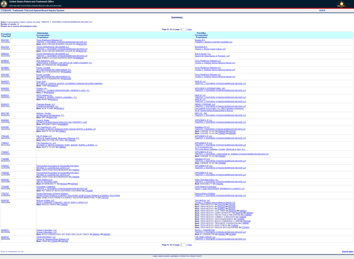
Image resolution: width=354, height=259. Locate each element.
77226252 (54, 241)
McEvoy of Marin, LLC (45, 200)
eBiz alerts (49, 5)
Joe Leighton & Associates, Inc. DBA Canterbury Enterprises (219, 108)
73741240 (221, 205)
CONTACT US (184, 256)
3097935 (74, 184)
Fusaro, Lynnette (43, 68)
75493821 (222, 234)
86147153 (5, 47)
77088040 (242, 217)
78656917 (96, 234)
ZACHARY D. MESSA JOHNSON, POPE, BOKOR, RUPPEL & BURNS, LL (67, 145)
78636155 (222, 131)
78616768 (232, 211)
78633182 (247, 221)
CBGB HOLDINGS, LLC (46, 237)
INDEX (161, 256)
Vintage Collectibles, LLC (47, 230)
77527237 (5, 193)
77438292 (234, 225)
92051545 (5, 180)
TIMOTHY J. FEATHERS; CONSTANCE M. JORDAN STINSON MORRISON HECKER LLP (232, 154)
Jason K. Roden (43, 120)
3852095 (232, 133)
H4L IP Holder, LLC (44, 136)
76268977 (221, 209)
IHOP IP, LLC (200, 81)
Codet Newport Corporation (205, 187)
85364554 (5, 88)
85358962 (5, 68)
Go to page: (175, 29)
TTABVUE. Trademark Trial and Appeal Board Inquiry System (32, 10)
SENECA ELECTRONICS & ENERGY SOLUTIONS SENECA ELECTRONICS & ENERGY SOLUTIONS (78, 196)
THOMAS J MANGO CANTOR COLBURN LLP (213, 42)
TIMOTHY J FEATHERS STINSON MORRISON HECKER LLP (62, 42)
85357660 (5, 75)
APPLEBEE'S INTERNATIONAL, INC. (210, 88)
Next (190, 29)
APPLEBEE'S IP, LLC (204, 166)
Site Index (17, 5)
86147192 (5, 40)
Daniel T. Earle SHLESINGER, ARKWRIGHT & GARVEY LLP (219, 189)
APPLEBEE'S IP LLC (203, 120)
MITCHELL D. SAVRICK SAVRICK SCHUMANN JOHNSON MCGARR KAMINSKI (69, 84)
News (56, 5)
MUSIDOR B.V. (201, 47)
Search (23, 5)
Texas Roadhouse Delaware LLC (50, 40)
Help (59, 5)
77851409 (5, 136)
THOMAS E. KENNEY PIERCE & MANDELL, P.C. (57, 97)
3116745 (232, 131)
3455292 (106, 234)
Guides (29, 5)
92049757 (5, 237)
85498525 (5, 61)
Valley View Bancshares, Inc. (206, 180)
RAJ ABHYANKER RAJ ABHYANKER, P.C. (54, 70)
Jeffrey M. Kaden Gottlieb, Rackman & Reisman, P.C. (58, 138)
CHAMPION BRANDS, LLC (47, 106)
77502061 (219, 184)
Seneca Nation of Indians (205, 193)
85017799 (5, 113)
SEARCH (167, 256)
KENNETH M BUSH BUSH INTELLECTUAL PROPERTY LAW (62, 122)
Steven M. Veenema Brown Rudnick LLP (53, 239)
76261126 (221, 207)
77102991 (240, 219)
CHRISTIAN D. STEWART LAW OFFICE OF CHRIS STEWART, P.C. (64, 63)
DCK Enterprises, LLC (45, 61)
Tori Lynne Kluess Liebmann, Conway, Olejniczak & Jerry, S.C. (220, 149)
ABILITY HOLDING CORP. (47, 182)
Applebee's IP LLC (202, 127)
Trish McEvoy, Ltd (202, 200)
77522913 (245, 227)
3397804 (64, 241)
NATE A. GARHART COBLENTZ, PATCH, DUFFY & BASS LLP (62, 202)
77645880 (5, 159)
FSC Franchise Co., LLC (46, 127)
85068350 (5, 120)
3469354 (249, 213)
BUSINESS (175, 256)
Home (11, 5)
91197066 (5, 127)
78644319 (64, 184)
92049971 (5, 230)
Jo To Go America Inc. (204, 147)
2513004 (232, 234)
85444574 (5, 81)
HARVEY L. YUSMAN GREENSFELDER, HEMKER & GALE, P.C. (63, 90)
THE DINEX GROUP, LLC (205, 237)
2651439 (231, 207)
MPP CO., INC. (201, 113)
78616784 (239, 213)
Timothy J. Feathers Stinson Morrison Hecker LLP (215, 63)
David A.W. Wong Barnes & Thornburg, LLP (212, 56)
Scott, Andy (41, 81)
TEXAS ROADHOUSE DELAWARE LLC (53, 47)
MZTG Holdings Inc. (45, 95)
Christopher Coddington (46, 187)
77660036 (5, 173)
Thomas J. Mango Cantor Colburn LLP (210, 49)
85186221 (5, 95)
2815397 (231, 209)
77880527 (62, 131)
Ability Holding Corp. (45, 180)
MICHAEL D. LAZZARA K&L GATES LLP (53, 168)
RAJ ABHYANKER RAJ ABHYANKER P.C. (54, 77)
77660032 (5, 166)
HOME (155, 256)
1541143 (231, 205)
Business (42, 5)
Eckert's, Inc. (42, 88)
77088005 (248, 215)
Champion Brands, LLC (46, 104)
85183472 (5, 104)
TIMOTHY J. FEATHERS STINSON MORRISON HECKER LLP (62, 49)
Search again (347, 251)
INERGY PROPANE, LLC (205, 104)
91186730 (5, 200)
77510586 (5, 187)
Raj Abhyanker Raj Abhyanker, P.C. (51, 115)
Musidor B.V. (200, 40)
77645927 (222, 133)
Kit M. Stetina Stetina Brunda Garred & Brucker (214, 111)
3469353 (243, 211)
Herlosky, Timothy (44, 113)
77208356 (63, 205)
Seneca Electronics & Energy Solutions (52, 193)
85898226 (5, 54)
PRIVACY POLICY (196, 256)
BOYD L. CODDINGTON (205, 230)
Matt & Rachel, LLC (203, 54)
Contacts (35, 5)
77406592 (245, 223)
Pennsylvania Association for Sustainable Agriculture (58, 166)
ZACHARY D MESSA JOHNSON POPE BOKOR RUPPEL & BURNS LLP (66, 129)
